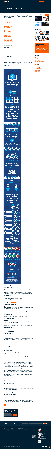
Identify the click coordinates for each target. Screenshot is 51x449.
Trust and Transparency (7, 31)
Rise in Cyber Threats (7, 37)
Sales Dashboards (12, 437)
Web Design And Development (39, 61)
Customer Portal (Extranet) (6, 429)
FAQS (5, 43)
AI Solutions (18, 1)
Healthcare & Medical (34, 437)
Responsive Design (26, 431)
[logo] (7, 2)
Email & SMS (12, 436)
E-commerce (37, 67)
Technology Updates (38, 65)
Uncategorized (37, 66)
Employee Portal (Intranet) (6, 431)
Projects (33, 1)
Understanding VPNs (6, 20)
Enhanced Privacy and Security (9, 23)
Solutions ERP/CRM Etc (38, 60)
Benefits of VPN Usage (7, 22)
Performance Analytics (13, 439)
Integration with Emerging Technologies (9, 39)
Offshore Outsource (38, 59)
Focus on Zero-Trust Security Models (9, 41)
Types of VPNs (6, 21)
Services (29, 1)
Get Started (33, 443)
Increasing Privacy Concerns (8, 26)
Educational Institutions (7, 34)
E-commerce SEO (19, 431)
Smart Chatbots (12, 429)
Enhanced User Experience (8, 40)
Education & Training (34, 436)
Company (36, 1)
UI (35, 63)
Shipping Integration (13, 435)
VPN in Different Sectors (7, 32)
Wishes (36, 57)
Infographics (37, 70)
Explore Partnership (44, 444)
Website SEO (19, 429)
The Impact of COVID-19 (7, 35)
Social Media (37, 71)
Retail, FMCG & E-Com (34, 435)
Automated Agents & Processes (13, 430)
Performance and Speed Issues (8, 30)
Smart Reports (12, 438)
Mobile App (36, 62)
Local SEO (19, 430)
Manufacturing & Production (33, 434)
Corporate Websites (27, 429)
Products (15, 1)
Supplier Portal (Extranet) (6, 430)
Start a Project (41, 1)
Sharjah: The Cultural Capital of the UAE (13, 302)
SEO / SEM (36, 64)
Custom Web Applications (27, 430)
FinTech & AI (33, 429)
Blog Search (47, 14)
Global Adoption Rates (7, 27)
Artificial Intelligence (38, 68)
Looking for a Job (44, 446)
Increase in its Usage (6, 25)
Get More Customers (24, 1)
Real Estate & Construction (33, 430)
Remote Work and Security (7, 36)
